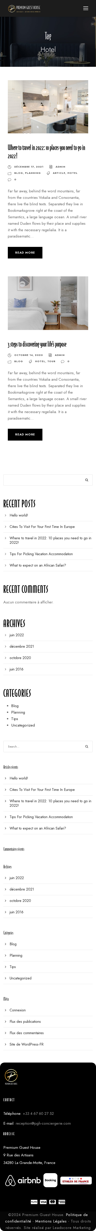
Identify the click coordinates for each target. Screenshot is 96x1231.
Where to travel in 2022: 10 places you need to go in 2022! (50, 540)
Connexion (18, 1010)
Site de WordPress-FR (27, 1044)
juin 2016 (16, 669)
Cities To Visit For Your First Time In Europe (42, 526)
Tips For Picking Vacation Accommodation (41, 554)
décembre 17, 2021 (29, 166)
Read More (25, 252)
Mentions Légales (51, 1221)
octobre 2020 (20, 657)
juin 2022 (17, 635)
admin (60, 166)
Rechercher (87, 480)
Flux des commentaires (27, 1033)
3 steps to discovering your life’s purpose (37, 344)
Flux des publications (25, 1021)
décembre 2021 (22, 646)
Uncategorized (23, 725)
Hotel (72, 173)
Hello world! (19, 515)
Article (59, 173)
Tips (14, 718)
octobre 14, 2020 (28, 355)
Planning (33, 173)
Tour (51, 361)
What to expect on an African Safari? (38, 565)
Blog (18, 173)
